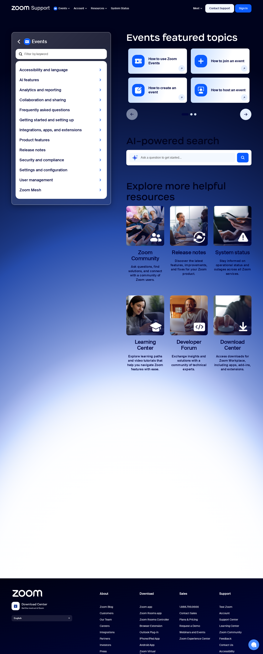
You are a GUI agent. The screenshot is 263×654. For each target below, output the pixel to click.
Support (225, 594)
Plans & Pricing (188, 619)
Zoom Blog (106, 607)
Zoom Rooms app (151, 613)
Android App (147, 645)
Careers (105, 626)
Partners (105, 638)
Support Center (228, 619)
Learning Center (229, 626)
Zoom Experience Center (194, 638)
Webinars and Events (192, 632)
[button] (61, 41)
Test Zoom (225, 607)
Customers (106, 613)
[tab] (185, 114)
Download (147, 594)
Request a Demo (189, 626)
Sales (183, 594)
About (104, 594)
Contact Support (219, 8)
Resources (97, 8)
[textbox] (61, 54)
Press (103, 651)
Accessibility (227, 651)
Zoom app (146, 607)
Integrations (107, 632)
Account (79, 8)
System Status (120, 8)
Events (63, 8)
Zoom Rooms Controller (154, 619)
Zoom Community (230, 632)
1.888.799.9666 (189, 607)
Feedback (225, 638)
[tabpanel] (157, 76)
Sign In (243, 8)
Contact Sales (188, 613)
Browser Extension (151, 626)
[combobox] (182, 157)
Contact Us (226, 645)
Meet (196, 8)
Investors (105, 645)
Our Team (106, 619)
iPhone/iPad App (150, 638)
